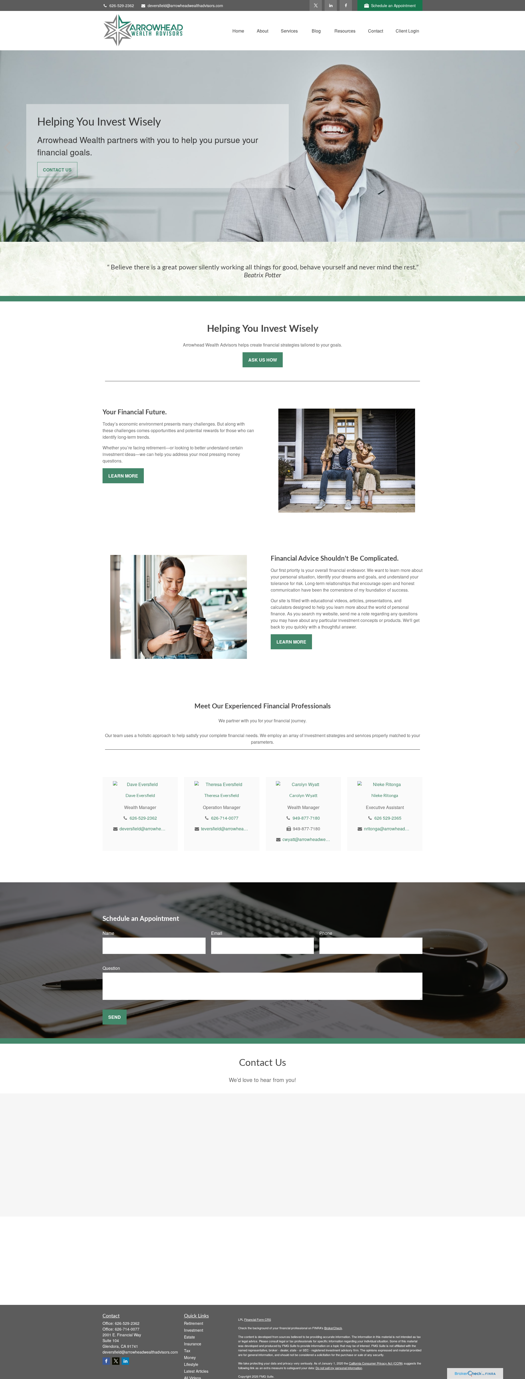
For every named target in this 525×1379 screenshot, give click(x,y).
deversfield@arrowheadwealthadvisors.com (185, 5)
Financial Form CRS (257, 1319)
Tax (187, 1350)
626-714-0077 (224, 818)
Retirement (193, 1323)
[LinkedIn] (331, 5)
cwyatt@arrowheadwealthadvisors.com (306, 839)
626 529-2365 (387, 818)
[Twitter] (316, 5)
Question (111, 968)
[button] (238, 30)
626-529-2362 (121, 5)
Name (108, 933)
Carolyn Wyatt (303, 795)
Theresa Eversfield (221, 795)
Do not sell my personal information (339, 1368)
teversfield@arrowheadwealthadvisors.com (225, 828)
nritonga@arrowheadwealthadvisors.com (388, 828)
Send (114, 1017)
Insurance (192, 1343)
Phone (325, 933)
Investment (193, 1330)
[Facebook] (346, 5)
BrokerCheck (333, 1328)
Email (216, 933)
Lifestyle (191, 1364)
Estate (189, 1337)
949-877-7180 (306, 818)
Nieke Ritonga (384, 795)
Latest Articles (196, 1371)
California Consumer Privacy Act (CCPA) (376, 1363)
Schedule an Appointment (393, 5)
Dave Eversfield (140, 795)
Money (190, 1357)
